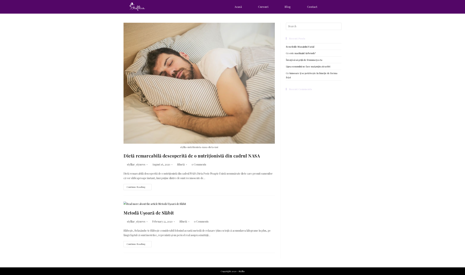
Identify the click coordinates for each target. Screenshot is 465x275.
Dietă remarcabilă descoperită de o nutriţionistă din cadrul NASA (192, 156)
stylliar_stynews (136, 164)
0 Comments (199, 164)
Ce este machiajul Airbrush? (301, 53)
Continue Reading (139, 187)
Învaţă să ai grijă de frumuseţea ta (304, 59)
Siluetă (181, 164)
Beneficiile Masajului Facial (300, 46)
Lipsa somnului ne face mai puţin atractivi (308, 66)
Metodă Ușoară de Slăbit (149, 213)
